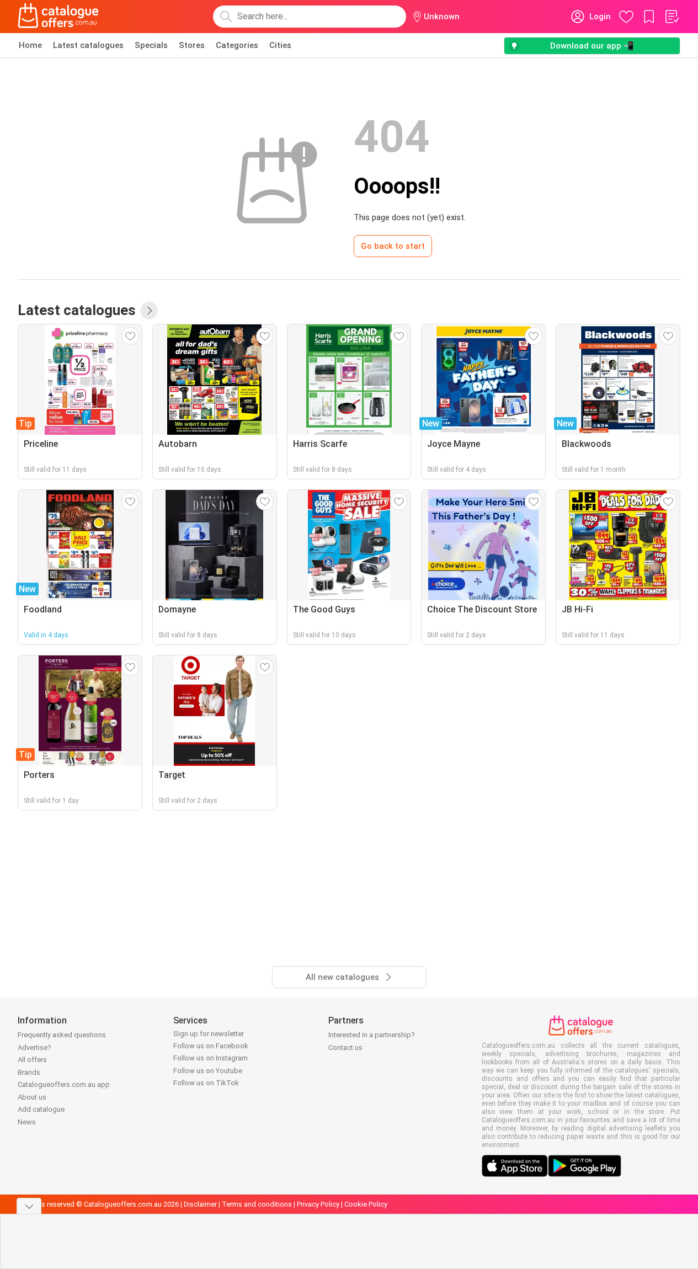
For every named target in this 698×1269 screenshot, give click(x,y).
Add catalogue (41, 1109)
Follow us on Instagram (210, 1058)
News (27, 1122)
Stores (192, 45)
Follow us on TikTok (206, 1083)
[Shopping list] (671, 16)
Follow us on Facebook (210, 1046)
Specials (151, 45)
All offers (32, 1059)
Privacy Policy (318, 1204)
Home (30, 45)
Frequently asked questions (62, 1035)
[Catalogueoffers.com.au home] (58, 16)
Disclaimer (200, 1204)
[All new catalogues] (149, 310)
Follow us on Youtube (207, 1071)
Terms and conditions (257, 1204)
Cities (280, 45)
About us (32, 1097)
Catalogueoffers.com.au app (64, 1084)
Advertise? (34, 1047)
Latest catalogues (88, 45)
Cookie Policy (365, 1204)
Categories (237, 45)
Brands (29, 1072)
